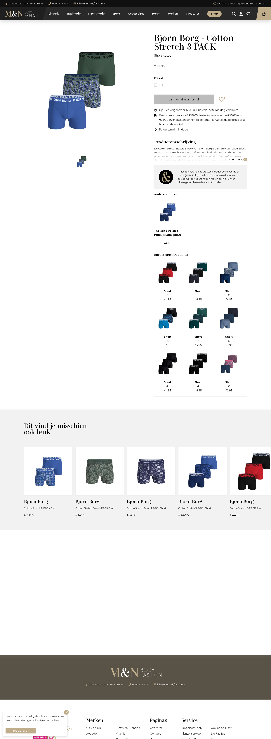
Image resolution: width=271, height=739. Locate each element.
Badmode (74, 13)
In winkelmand (184, 99)
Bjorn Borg (36, 501)
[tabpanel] (81, 90)
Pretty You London (128, 727)
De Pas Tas (218, 733)
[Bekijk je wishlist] (248, 14)
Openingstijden (192, 727)
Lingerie (53, 13)
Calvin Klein (93, 727)
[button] (222, 99)
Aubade (91, 733)
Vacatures (192, 13)
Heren (156, 13)
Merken (173, 13)
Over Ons (156, 727)
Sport (116, 13)
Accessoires (136, 13)
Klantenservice (191, 733)
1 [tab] (82, 143)
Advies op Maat (221, 727)
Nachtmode (96, 13)
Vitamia (120, 733)
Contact (155, 733)
